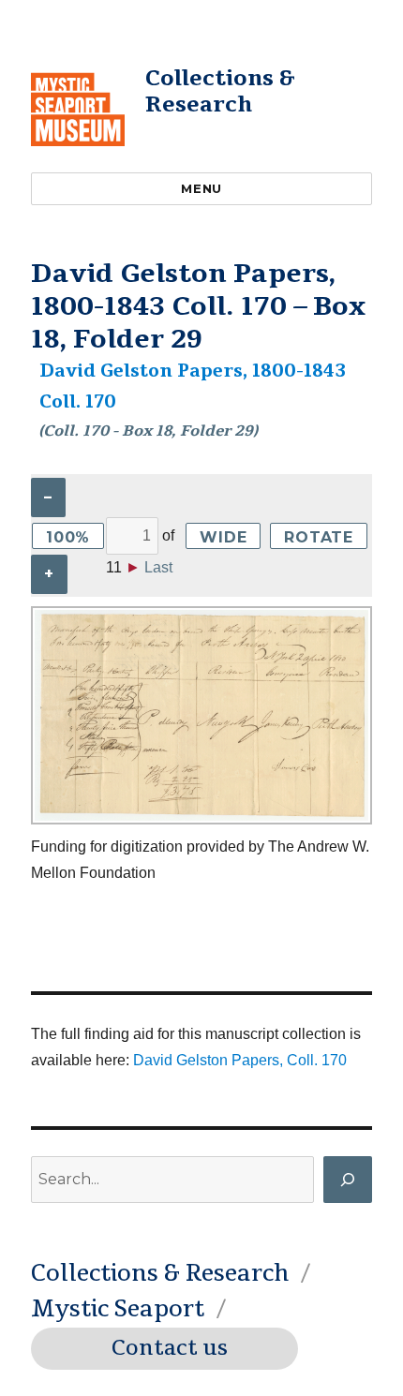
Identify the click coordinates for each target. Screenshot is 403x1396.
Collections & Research (220, 91)
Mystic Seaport (117, 1309)
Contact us (170, 1348)
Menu (201, 188)
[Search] (347, 1179)
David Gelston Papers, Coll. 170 (240, 1060)
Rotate (318, 537)
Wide (223, 537)
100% (68, 537)
